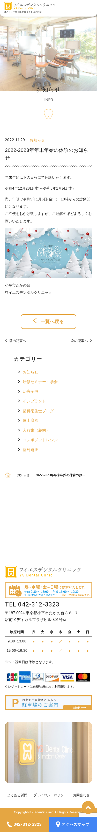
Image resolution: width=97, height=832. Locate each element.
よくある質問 (17, 795)
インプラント (34, 401)
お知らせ (30, 372)
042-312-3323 (38, 604)
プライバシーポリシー (50, 795)
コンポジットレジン (40, 440)
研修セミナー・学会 (40, 381)
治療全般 (30, 391)
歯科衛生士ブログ (38, 411)
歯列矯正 (30, 449)
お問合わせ (81, 795)
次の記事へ (79, 341)
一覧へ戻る (51, 321)
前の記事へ (17, 341)
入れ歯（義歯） (36, 430)
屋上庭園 (30, 420)
